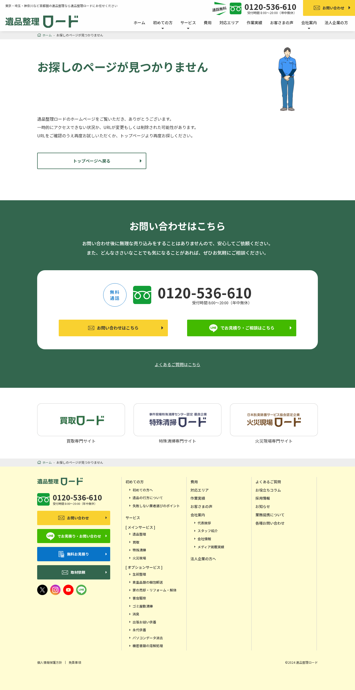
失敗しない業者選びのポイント (156, 505)
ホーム (139, 22)
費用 (208, 22)
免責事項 (75, 662)
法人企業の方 (336, 22)
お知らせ (262, 506)
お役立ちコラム (268, 490)
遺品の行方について (148, 497)
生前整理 (139, 574)
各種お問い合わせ (270, 523)
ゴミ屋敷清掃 (143, 606)
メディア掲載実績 (211, 546)
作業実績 (254, 22)
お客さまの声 (281, 22)
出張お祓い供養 (144, 622)
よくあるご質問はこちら (177, 364)
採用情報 (262, 498)
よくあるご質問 (268, 481)
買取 (136, 542)
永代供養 (139, 629)
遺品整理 (139, 534)
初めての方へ (143, 489)
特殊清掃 (139, 549)
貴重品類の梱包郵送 (148, 582)
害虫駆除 (139, 598)
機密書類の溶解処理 (148, 645)
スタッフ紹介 (208, 530)
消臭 (136, 613)
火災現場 (139, 558)
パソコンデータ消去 (148, 637)
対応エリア (229, 22)
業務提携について (270, 514)
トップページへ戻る (91, 161)
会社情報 (204, 538)
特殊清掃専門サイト (177, 440)
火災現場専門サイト (274, 440)
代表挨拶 (204, 522)
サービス (133, 517)
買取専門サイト (81, 440)
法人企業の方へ (203, 558)
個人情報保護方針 (49, 662)
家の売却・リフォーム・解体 (154, 590)
